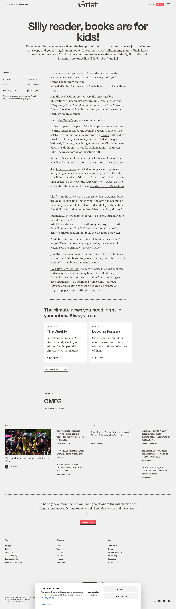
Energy (8, 546)
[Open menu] (168, 4)
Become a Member (115, 552)
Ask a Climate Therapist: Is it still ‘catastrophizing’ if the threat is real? (70, 467)
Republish (112, 559)
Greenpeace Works (101, 126)
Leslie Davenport (63, 444)
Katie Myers (146, 460)
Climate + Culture (32, 85)
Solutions (9, 552)
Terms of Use (9, 601)
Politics (8, 549)
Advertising (112, 556)
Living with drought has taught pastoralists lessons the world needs (154, 470)
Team (59, 549)
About (59, 546)
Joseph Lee (146, 477)
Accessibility (113, 562)
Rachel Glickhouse (149, 444)
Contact (60, 552)
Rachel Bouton (96, 443)
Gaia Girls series (66, 169)
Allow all (120, 589)
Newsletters (112, 546)
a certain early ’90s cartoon (107, 185)
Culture (61, 409)
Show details (46, 604)
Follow (151, 4)
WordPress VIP (25, 599)
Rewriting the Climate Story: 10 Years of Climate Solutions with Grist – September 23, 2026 (112, 435)
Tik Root (13, 467)
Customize (119, 596)
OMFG (53, 400)
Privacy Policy (21, 601)
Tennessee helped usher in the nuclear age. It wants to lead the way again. (155, 453)
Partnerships (61, 559)
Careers (60, 556)
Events (110, 549)
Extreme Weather (12, 559)
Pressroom (61, 562)
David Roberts (49, 409)
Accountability (11, 556)
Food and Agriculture (13, 562)
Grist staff (7, 72)
